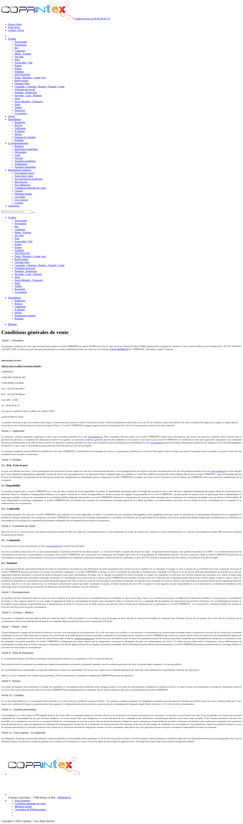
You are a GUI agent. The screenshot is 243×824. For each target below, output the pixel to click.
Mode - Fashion (23, 53)
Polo (17, 59)
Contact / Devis (16, 30)
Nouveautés (21, 41)
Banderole (20, 122)
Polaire (18, 65)
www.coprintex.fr (119, 349)
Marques (12, 324)
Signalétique (14, 119)
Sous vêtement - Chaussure (29, 101)
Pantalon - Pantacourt (26, 92)
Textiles (12, 38)
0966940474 (64, 797)
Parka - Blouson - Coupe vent (30, 77)
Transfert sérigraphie (25, 167)
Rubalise (19, 140)
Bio (16, 47)
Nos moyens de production (29, 179)
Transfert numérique (25, 161)
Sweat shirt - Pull (23, 62)
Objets (11, 116)
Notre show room (24, 176)
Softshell (19, 71)
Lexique (19, 202)
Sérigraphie (20, 152)
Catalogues (14, 205)
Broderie (19, 146)
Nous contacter (22, 800)
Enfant (18, 68)
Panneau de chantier (25, 137)
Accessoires (21, 113)
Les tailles (20, 196)
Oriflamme (20, 128)
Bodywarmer (21, 80)
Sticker (18, 134)
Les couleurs (21, 199)
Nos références (22, 185)
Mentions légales (23, 193)
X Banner (20, 131)
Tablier (18, 107)
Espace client (15, 24)
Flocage (19, 158)
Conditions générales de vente (30, 187)
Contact (19, 190)
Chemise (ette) (22, 83)
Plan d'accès (21, 182)
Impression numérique (26, 149)
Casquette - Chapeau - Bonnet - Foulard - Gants (39, 86)
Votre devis (14, 27)
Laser (17, 155)
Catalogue (20, 50)
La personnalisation (18, 143)
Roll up (18, 125)
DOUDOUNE (22, 74)
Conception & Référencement (30, 809)
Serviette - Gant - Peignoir (28, 95)
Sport (17, 104)
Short (17, 98)
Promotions (20, 44)
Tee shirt (19, 56)
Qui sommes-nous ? (25, 173)
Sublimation (21, 164)
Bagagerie (20, 110)
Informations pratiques (19, 170)
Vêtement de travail (25, 89)
